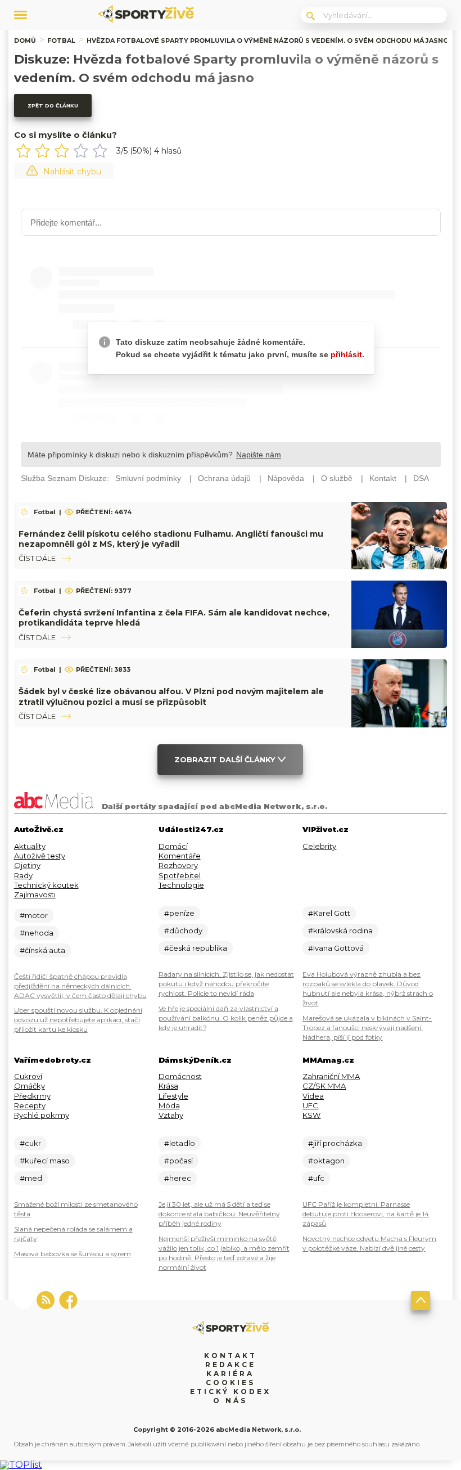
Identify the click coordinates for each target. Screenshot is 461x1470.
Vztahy (171, 1115)
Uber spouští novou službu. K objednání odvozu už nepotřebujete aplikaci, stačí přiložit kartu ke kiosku (78, 1019)
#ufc (316, 1178)
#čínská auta (42, 950)
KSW (311, 1115)
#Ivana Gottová (336, 947)
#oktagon (326, 1160)
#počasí (178, 1160)
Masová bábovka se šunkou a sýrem (72, 1253)
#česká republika (195, 947)
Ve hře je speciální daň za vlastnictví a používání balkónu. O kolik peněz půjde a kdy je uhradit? (226, 1018)
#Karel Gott (329, 913)
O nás (230, 1400)
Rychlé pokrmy (41, 1115)
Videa (313, 1095)
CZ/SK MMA (324, 1085)
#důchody (183, 930)
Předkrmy (32, 1095)
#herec (177, 1178)
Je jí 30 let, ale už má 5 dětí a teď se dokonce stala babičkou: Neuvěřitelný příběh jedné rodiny (219, 1214)
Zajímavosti (35, 894)
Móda (169, 1105)
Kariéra (230, 1373)
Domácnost (180, 1076)
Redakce (230, 1364)
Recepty (30, 1105)
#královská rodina (340, 930)
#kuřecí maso (45, 1160)
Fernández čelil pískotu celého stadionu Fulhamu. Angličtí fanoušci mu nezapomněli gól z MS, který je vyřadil (171, 539)
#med (31, 1178)
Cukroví (28, 1076)
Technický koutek (46, 884)
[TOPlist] (21, 1464)
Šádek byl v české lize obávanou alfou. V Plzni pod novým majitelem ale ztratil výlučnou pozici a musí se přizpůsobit (171, 696)
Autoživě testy (39, 855)
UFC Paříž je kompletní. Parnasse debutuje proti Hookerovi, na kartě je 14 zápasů (365, 1214)
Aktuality (30, 846)
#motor (34, 915)
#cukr (30, 1143)
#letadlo (179, 1143)
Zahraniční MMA (331, 1076)
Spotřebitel (180, 875)
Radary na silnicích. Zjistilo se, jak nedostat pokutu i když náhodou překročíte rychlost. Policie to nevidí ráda (226, 983)
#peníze (179, 913)
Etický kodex (230, 1391)
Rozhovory (178, 865)
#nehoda (36, 932)
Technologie (181, 884)
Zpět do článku (53, 105)
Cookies (230, 1382)
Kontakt (230, 1355)
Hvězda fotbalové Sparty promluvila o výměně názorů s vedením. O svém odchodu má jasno (268, 40)
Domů (25, 40)
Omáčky (29, 1085)
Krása (168, 1085)
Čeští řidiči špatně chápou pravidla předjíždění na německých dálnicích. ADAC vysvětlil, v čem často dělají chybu (80, 986)
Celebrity (319, 846)
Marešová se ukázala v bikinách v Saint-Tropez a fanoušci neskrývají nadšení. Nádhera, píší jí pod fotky (367, 1027)
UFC (310, 1105)
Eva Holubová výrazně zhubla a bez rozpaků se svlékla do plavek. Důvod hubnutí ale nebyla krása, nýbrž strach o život (367, 988)
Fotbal (61, 40)
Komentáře (180, 855)
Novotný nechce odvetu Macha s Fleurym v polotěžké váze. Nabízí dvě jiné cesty (369, 1243)
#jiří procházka (335, 1143)
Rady (23, 875)
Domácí (173, 846)
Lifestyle (173, 1095)
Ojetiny (27, 865)
